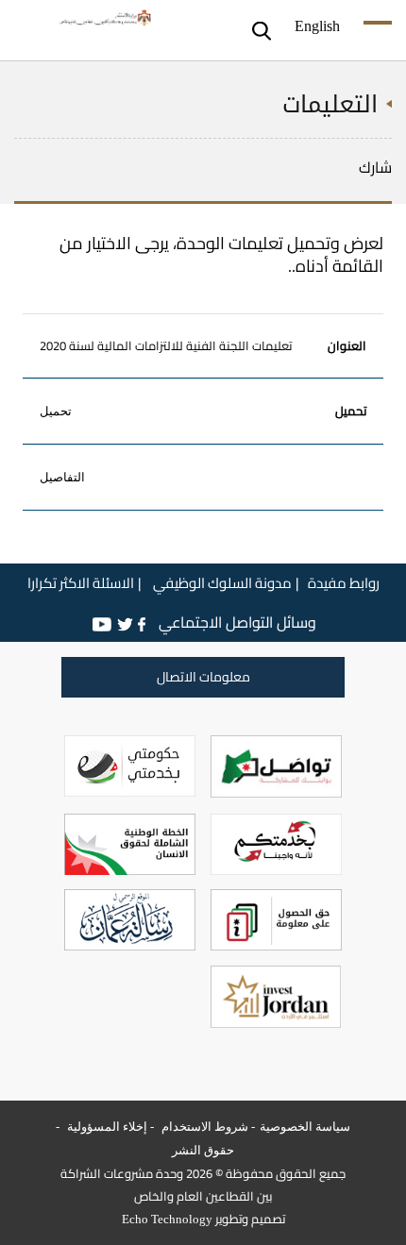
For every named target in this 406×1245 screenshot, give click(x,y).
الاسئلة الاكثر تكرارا (80, 583)
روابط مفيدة (344, 583)
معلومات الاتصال (203, 677)
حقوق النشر (203, 1150)
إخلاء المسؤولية (105, 1126)
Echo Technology (167, 1219)
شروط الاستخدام (203, 1126)
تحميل (56, 411)
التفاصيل (62, 477)
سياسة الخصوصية (305, 1126)
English (317, 25)
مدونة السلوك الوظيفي (221, 583)
